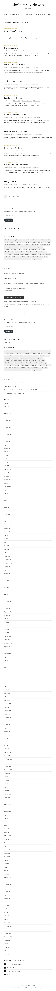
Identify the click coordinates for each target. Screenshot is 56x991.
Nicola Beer (16, 254)
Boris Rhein (48, 240)
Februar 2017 (7, 469)
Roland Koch (8, 256)
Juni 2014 (6, 580)
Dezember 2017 (8, 434)
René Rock (48, 254)
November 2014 (8, 563)
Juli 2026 (6, 403)
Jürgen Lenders (18, 249)
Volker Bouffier (17, 259)
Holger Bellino (15, 247)
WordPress (22, 987)
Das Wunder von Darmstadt (16, 165)
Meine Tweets (7, 231)
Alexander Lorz (8, 240)
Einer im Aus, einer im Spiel (16, 131)
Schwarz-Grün (15, 256)
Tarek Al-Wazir (43, 256)
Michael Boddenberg (41, 251)
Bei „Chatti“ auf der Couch (10, 278)
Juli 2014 (6, 577)
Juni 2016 (6, 497)
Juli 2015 (6, 535)
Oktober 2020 (7, 420)
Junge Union (39, 247)
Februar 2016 (7, 511)
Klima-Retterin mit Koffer (15, 115)
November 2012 (8, 646)
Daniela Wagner (19, 242)
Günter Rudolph (35, 244)
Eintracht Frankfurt (45, 242)
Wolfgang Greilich (36, 259)
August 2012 (7, 657)
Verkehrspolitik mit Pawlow (13, 971)
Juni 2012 (6, 664)
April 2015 (6, 545)
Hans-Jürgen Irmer (45, 244)
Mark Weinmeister (9, 251)
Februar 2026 (7, 413)
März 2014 (6, 591)
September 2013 (8, 611)
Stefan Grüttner (34, 256)
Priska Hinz (41, 254)
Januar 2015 (7, 556)
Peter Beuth (34, 254)
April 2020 (6, 424)
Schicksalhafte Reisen (13, 81)
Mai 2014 (6, 584)
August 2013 (7, 615)
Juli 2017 (6, 452)
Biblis (42, 240)
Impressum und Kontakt (42, 14)
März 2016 (6, 507)
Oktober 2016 (7, 483)
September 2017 (8, 445)
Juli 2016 (6, 493)
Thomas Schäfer (8, 259)
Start (6, 14)
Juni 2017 (6, 455)
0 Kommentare (35, 34)
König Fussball (10, 181)
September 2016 (8, 486)
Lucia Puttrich (32, 249)
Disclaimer (28, 14)
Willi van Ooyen (27, 259)
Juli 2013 (6, 618)
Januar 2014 (7, 598)
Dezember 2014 (8, 559)
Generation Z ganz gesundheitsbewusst (14, 288)
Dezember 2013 (8, 601)
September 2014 (8, 570)
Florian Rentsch (20, 244)
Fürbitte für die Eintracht (15, 64)
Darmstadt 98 (28, 242)
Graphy (31, 987)
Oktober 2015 (7, 525)
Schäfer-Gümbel (25, 256)
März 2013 (6, 632)
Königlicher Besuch (11, 974)
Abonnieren (9, 220)
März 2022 (7, 417)
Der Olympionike (11, 48)
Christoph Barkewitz (28, 5)
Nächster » (16, 196)
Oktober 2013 (7, 608)
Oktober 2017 (7, 441)
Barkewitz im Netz (16, 14)
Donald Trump (36, 242)
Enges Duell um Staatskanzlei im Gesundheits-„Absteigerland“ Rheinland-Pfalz (24, 283)
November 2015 (8, 521)
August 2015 (7, 531)
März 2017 (6, 465)
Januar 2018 (7, 431)
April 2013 (6, 629)
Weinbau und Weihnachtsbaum (14, 964)
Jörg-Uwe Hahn (8, 249)
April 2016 (6, 504)
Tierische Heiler (8, 268)
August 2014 (7, 573)
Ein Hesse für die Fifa (13, 98)
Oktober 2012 (7, 650)
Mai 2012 (6, 667)
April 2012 (6, 671)
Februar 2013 (7, 636)
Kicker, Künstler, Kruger (14, 31)
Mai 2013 (6, 625)
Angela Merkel (25, 240)
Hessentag (7, 247)
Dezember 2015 (8, 518)
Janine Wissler (31, 247)
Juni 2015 (6, 538)
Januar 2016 (7, 514)
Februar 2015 (7, 552)
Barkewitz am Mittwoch (10, 28)
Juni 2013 (6, 622)
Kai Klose (25, 249)
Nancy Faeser (8, 254)
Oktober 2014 (7, 566)
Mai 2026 (6, 406)
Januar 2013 (7, 639)
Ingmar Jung (23, 247)
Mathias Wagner (30, 251)
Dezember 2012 (8, 643)
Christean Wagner (9, 242)
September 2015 (8, 528)
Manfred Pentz (41, 249)
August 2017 (7, 448)
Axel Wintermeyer (34, 240)
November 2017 (8, 438)
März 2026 (7, 410)
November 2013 (8, 605)
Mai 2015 (6, 542)
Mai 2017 (6, 458)
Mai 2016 (6, 500)
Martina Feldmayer (20, 251)
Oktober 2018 (7, 427)
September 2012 (8, 653)
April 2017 (6, 462)
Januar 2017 (7, 472)
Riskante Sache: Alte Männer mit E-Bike (14, 273)
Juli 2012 (6, 660)
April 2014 (6, 587)
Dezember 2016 (8, 476)
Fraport (27, 244)
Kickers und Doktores (13, 148)
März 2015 (6, 549)
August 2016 (7, 490)
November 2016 (8, 479)
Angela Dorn (17, 240)
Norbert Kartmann (24, 254)
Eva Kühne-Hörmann (10, 244)
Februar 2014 (7, 594)
